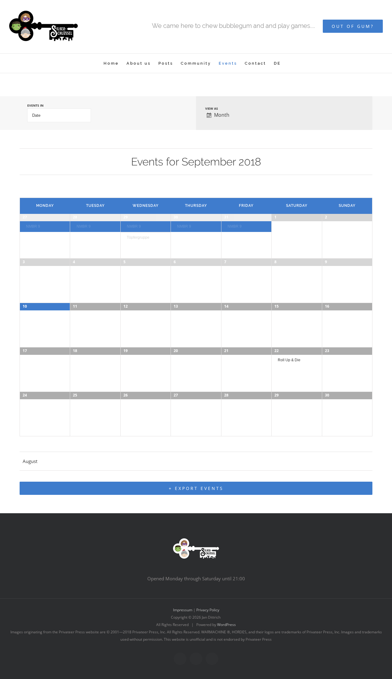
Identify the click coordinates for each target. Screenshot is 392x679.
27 (25, 217)
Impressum (182, 610)
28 (75, 217)
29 (125, 217)
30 (176, 217)
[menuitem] (111, 63)
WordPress (226, 624)
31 (226, 217)
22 (276, 350)
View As (211, 108)
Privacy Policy (207, 610)
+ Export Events (196, 488)
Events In (35, 105)
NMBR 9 (33, 226)
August (30, 461)
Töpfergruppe (138, 237)
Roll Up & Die (289, 360)
